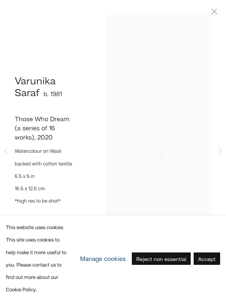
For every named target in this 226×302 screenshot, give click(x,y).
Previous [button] (6, 151)
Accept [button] (207, 259)
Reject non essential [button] (161, 259)
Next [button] (220, 151)
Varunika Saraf (35, 86)
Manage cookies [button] (103, 258)
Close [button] (212, 13)
